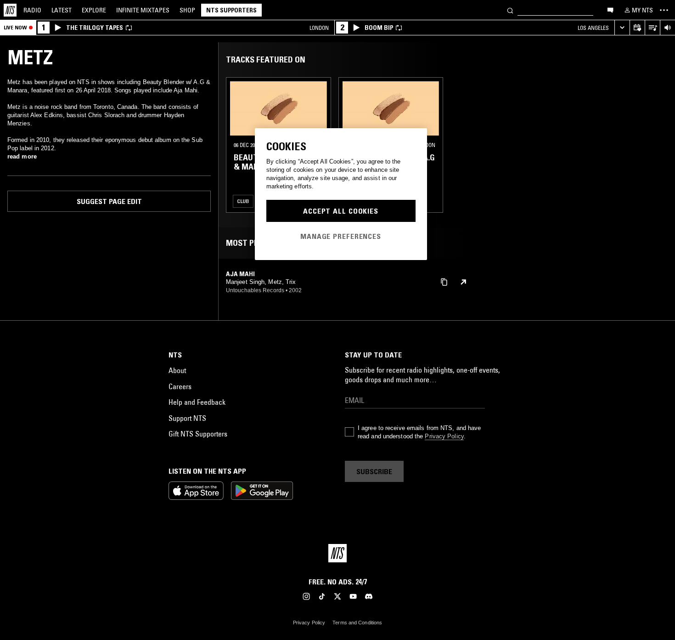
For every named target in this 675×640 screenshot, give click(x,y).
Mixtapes (142, 10)
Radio (32, 10)
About (177, 370)
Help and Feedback (197, 402)
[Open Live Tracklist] (652, 27)
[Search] (510, 10)
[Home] (10, 10)
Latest (61, 10)
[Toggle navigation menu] (664, 10)
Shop (187, 10)
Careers (180, 386)
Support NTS (187, 418)
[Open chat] (610, 9)
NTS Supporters (231, 10)
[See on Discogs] (463, 282)
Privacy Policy (444, 436)
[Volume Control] (667, 27)
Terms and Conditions (357, 622)
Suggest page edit (109, 201)
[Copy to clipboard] (444, 281)
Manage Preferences (340, 236)
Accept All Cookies (340, 210)
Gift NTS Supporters (198, 433)
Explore (94, 10)
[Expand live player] (622, 27)
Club (243, 201)
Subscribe (374, 471)
